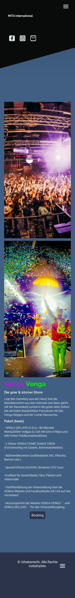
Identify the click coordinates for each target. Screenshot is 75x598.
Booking (37, 515)
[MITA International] (20, 22)
